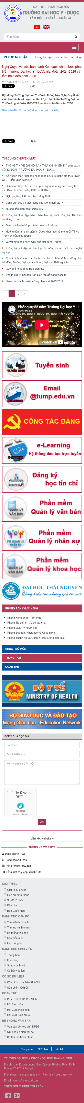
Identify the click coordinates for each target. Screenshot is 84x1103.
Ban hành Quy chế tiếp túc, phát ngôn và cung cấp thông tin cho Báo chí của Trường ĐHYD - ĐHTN (39, 188)
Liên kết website (41, 838)
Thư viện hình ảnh (18, 922)
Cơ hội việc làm (16, 970)
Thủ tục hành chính (18, 927)
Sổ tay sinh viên (16, 965)
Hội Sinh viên (15, 1004)
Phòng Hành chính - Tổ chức (24, 617)
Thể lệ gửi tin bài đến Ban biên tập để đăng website (36, 275)
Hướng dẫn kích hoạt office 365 (24, 209)
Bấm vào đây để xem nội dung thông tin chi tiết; (30, 110)
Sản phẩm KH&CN (18, 987)
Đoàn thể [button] (12, 666)
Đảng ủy (12, 905)
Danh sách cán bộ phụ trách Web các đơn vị (32, 225)
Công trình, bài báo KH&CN (23, 982)
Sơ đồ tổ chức (15, 900)
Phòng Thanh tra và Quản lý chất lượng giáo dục (36, 638)
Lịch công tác (15, 943)
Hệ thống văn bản (17, 933)
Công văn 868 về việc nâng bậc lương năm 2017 (34, 202)
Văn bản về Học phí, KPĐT (23, 1026)
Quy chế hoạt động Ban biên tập (25, 268)
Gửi (42, 822)
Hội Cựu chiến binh (18, 1010)
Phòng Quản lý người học (22, 628)
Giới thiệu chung (16, 890)
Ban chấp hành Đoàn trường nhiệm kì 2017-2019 (34, 281)
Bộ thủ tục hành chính (20, 1037)
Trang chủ (27, 1049)
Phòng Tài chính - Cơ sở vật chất (26, 622)
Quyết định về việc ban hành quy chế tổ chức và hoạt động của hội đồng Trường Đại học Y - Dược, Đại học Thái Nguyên (41, 260)
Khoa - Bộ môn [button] (15, 649)
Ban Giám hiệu (16, 911)
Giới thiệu (43, 1049)
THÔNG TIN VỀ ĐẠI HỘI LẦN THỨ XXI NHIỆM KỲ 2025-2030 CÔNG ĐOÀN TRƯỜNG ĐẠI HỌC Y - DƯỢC (41, 167)
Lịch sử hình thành (18, 895)
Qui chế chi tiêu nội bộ (20, 1032)
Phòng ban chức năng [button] (21, 608)
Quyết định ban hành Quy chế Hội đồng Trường (33, 242)
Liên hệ (58, 1049)
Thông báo (13, 955)
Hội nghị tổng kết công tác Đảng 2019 (28, 196)
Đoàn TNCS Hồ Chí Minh (22, 999)
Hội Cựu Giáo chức (18, 1015)
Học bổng (12, 960)
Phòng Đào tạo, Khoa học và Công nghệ (31, 632)
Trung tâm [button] (13, 657)
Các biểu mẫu (15, 938)
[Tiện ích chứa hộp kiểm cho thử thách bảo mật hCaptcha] (42, 802)
